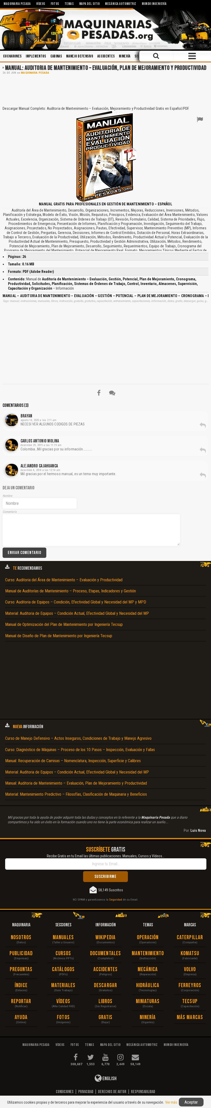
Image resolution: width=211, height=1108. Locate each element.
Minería (124, 56)
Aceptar (191, 1102)
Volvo (190, 969)
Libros (106, 1001)
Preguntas (21, 969)
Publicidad (21, 953)
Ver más (171, 1102)
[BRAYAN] (11, 420)
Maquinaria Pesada (35, 72)
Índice (21, 985)
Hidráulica (147, 985)
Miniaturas (148, 1001)
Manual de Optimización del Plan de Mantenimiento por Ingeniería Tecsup (64, 624)
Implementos (36, 56)
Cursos (63, 953)
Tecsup (190, 1001)
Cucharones (12, 56)
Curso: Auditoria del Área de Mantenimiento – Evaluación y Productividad (63, 579)
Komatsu (190, 953)
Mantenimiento (148, 953)
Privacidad (85, 1091)
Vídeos (63, 1001)
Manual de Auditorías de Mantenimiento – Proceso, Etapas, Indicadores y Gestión (70, 591)
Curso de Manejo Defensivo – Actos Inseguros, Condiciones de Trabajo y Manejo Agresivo (78, 738)
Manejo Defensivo (79, 56)
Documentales (105, 953)
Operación (148, 937)
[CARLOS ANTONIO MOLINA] (11, 445)
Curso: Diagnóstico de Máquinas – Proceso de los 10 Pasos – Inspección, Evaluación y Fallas (80, 749)
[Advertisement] (105, 90)
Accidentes (106, 56)
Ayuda (21, 1017)
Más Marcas (190, 1017)
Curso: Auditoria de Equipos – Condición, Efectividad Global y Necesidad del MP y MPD (75, 602)
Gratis (106, 1017)
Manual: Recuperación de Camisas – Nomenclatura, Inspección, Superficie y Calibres (73, 760)
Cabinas (56, 56)
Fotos (63, 1017)
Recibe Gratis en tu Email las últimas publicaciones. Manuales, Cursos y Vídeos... (105, 856)
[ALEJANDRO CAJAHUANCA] (11, 470)
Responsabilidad (143, 1091)
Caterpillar (190, 937)
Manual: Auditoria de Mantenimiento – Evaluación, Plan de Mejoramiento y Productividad (106, 68)
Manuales (63, 937)
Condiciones (65, 1091)
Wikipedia (105, 937)
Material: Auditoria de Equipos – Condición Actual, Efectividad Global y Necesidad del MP (77, 613)
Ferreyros (190, 985)
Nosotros (21, 937)
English (109, 1079)
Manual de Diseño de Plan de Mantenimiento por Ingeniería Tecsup (58, 635)
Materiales (63, 985)
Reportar (21, 1001)
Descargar (105, 985)
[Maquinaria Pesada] (105, 29)
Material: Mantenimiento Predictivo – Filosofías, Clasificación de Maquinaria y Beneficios (76, 794)
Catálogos (63, 969)
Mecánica (148, 969)
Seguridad (115, 899)
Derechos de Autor (112, 1091)
